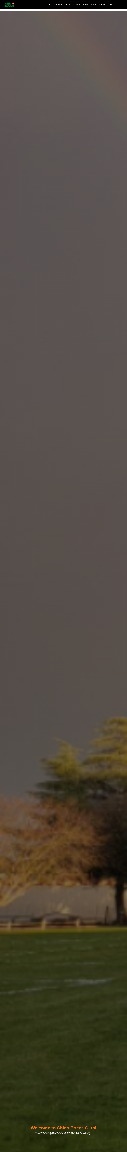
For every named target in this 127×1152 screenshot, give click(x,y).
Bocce (118, 4)
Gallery (93, 4)
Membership (103, 4)
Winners (86, 4)
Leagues (68, 4)
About (49, 4)
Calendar (77, 4)
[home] (9, 4)
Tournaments (58, 4)
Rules (112, 4)
